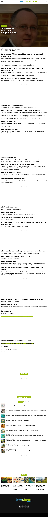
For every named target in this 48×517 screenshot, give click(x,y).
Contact (28, 510)
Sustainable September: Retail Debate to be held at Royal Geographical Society (17, 343)
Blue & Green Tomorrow (10, 50)
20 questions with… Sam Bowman (8, 313)
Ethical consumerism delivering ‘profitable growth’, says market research (16, 340)
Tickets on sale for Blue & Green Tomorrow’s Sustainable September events (17, 316)
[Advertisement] (24, 93)
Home (19, 510)
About (23, 510)
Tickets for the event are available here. (26, 65)
